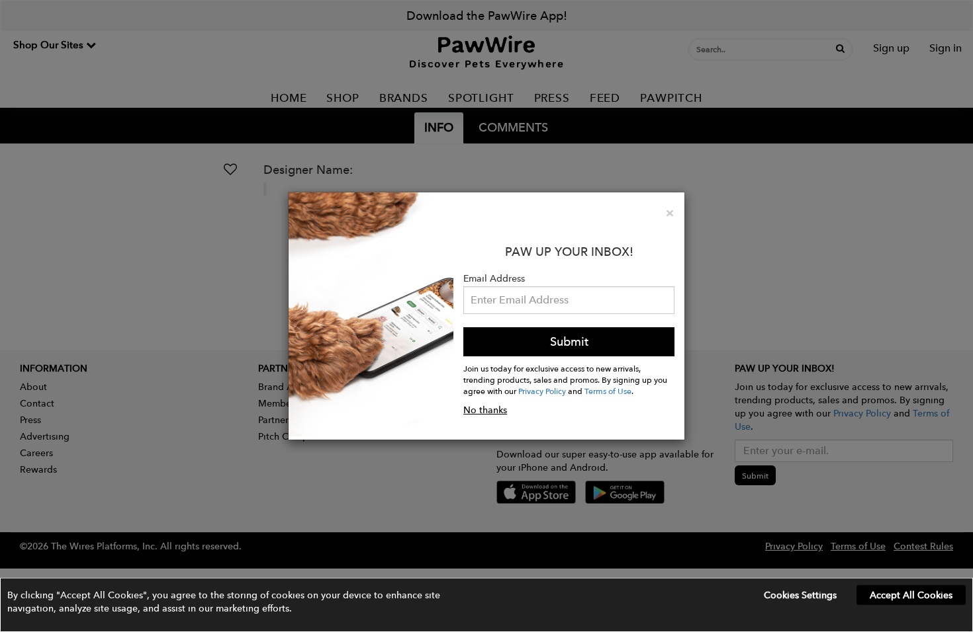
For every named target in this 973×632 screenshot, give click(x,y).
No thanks (485, 410)
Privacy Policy (542, 390)
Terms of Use (607, 390)
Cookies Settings (800, 595)
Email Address (494, 278)
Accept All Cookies (911, 595)
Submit (569, 341)
